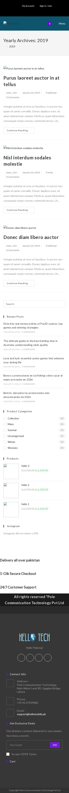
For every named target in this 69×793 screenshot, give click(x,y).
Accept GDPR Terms (23, 754)
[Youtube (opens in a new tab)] (40, 9)
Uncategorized (16, 436)
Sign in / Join (46, 5)
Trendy (49, 172)
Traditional (51, 92)
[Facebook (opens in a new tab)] (32, 9)
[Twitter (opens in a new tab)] (28, 9)
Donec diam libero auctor (31, 237)
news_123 (11, 92)
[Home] (4, 46)
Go (55, 744)
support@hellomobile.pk (31, 714)
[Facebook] (30, 658)
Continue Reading (17, 130)
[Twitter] (21, 658)
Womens (13, 447)
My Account (28, 5)
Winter (11, 441)
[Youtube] (48, 658)
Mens (11, 424)
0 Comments (13, 97)
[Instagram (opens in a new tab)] (36, 9)
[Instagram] (39, 658)
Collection (13, 418)
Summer (12, 430)
